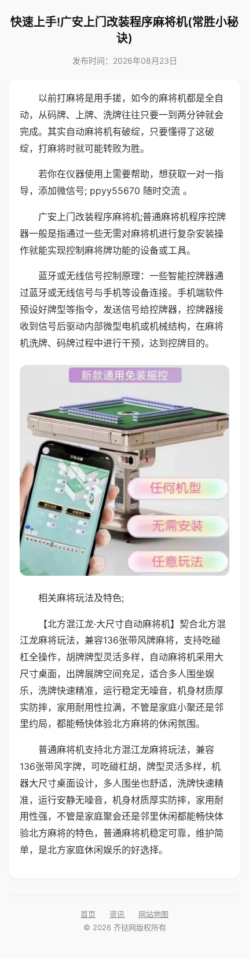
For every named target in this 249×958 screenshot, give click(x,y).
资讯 (116, 914)
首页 (88, 914)
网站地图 (153, 914)
